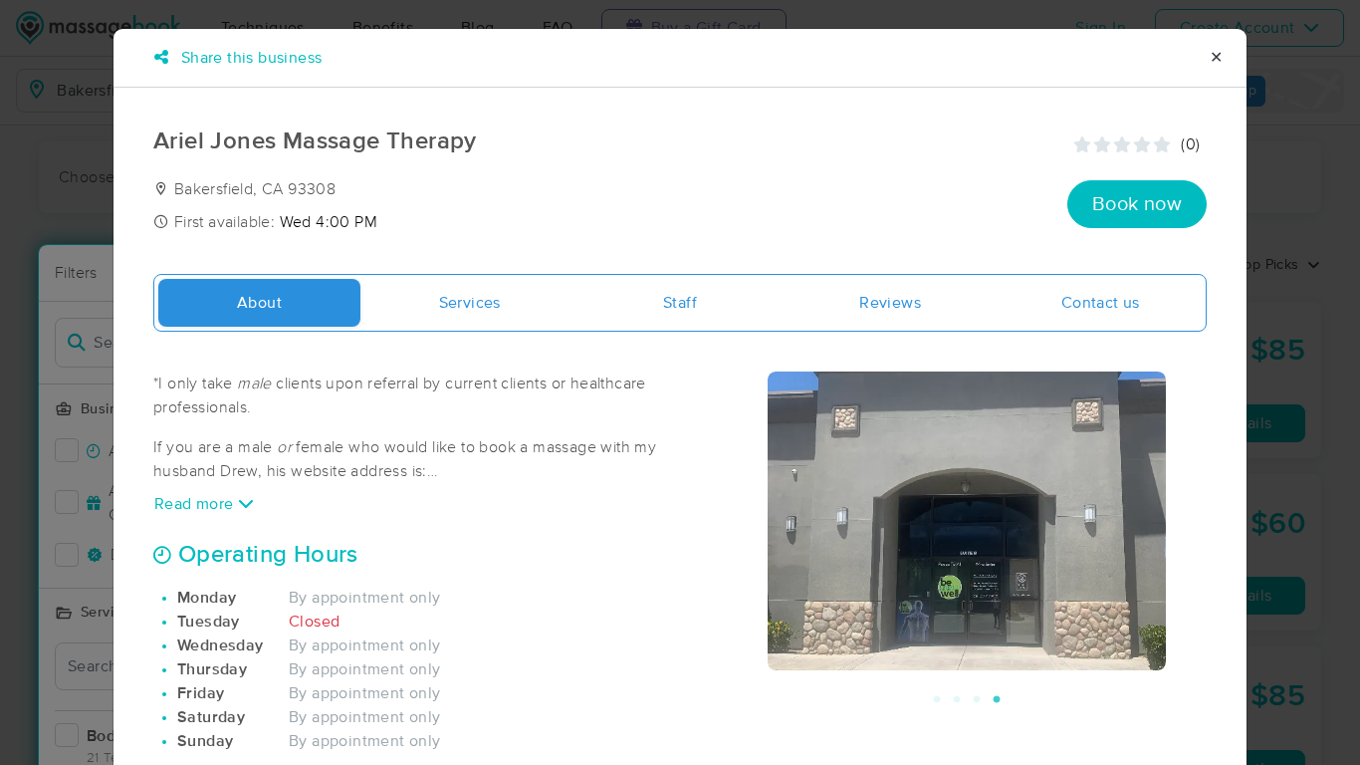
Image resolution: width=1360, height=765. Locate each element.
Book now (1137, 204)
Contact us (1100, 303)
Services (470, 303)
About (259, 303)
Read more (196, 504)
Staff (680, 303)
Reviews (890, 303)
